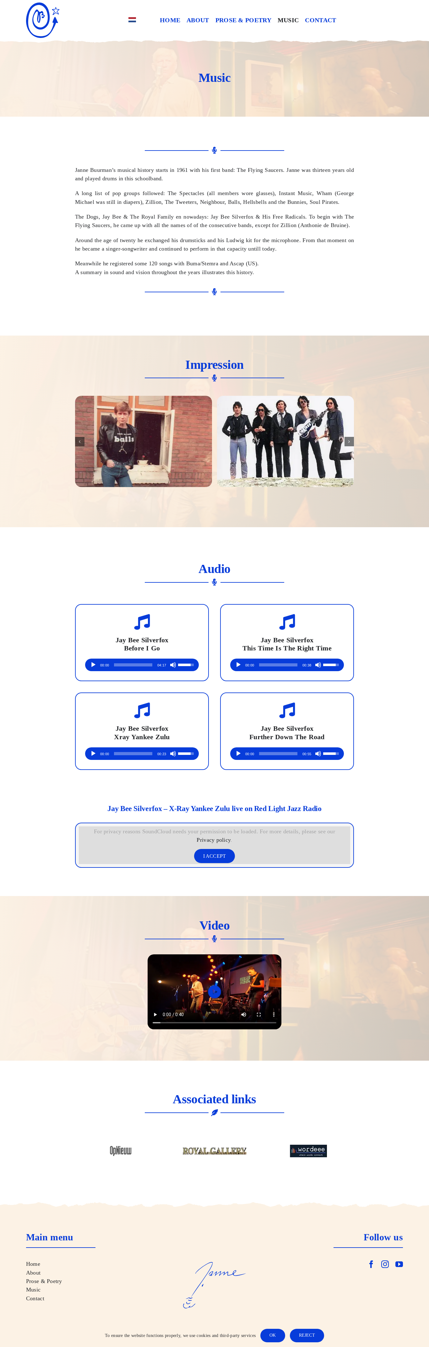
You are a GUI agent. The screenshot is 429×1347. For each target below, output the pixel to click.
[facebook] (371, 1264)
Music (33, 1289)
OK (272, 1335)
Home (33, 1264)
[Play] (93, 665)
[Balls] (285, 441)
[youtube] (399, 1264)
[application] (142, 665)
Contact (35, 1298)
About (33, 1273)
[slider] (133, 664)
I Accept (214, 856)
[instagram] (385, 1264)
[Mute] (173, 665)
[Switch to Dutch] (132, 20)
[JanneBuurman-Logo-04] (42, 5)
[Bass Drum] (143, 441)
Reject (307, 1335)
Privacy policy (214, 840)
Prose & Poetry (44, 1281)
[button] (79, 441)
